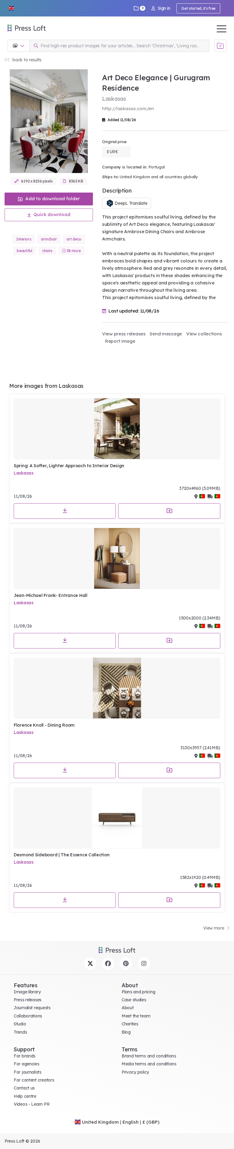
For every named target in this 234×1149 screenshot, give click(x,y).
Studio (20, 1024)
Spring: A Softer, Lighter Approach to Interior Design (69, 465)
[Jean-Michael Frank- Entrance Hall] (117, 558)
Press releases (27, 1000)
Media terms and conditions (149, 1064)
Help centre (25, 1096)
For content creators (34, 1080)
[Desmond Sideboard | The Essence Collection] (117, 817)
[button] (11, 8)
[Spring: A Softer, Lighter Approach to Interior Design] (117, 428)
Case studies (134, 1000)
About (128, 1007)
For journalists (27, 1072)
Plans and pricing (138, 992)
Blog (126, 1032)
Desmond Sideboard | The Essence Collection (61, 855)
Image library (27, 992)
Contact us (24, 1088)
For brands (24, 1056)
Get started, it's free (198, 8)
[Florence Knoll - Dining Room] (117, 688)
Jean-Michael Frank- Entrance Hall (50, 595)
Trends (20, 1032)
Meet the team (136, 1016)
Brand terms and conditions (149, 1056)
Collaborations (28, 1016)
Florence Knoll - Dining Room (44, 725)
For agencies (26, 1064)
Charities (130, 1024)
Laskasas (24, 473)
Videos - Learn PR (31, 1104)
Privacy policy (135, 1072)
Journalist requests (32, 1007)
